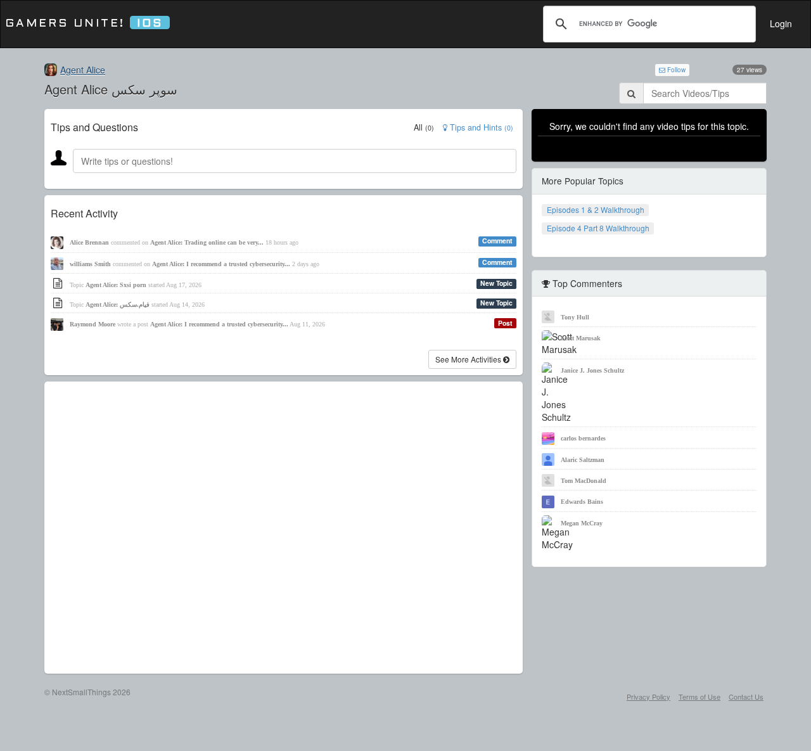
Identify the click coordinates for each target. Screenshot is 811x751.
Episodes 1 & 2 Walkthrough (595, 209)
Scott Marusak (581, 338)
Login (781, 23)
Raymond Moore (92, 324)
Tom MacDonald (583, 480)
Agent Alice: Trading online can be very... (207, 242)
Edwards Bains (582, 501)
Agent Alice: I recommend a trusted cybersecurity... (221, 263)
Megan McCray (582, 523)
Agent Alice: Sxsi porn (116, 284)
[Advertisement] (283, 527)
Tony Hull (575, 317)
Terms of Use (699, 696)
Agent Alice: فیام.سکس (118, 304)
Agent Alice (82, 69)
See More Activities (469, 359)
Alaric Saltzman (582, 459)
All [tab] (424, 127)
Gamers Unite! (84, 23)
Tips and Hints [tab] (480, 127)
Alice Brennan (89, 242)
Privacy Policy (648, 696)
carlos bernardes (583, 438)
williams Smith (90, 263)
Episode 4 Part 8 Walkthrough (598, 227)
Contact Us (746, 696)
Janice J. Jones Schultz (592, 370)
